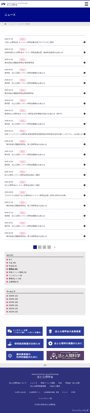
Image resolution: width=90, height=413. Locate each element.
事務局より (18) (15, 279)
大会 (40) (12, 263)
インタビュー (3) (15, 275)
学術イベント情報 (48, 383)
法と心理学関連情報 (38, 386)
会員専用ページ (35, 392)
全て (10, 260)
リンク (65, 392)
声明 (73, 392)
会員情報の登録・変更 (52, 392)
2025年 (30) (13, 299)
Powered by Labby (80, 410)
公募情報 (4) (13, 282)
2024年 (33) (13, 302)
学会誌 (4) (13, 266)
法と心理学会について (18, 383)
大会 (60, 383)
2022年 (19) (13, 308)
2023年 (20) (13, 305)
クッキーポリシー (44, 398)
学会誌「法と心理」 (73, 383)
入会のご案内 (54, 386)
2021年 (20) (13, 312)
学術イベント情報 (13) (17, 272)
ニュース (12, 24)
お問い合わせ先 (21, 392)
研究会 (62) (13, 269)
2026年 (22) (13, 296)
